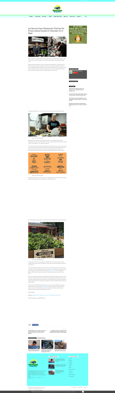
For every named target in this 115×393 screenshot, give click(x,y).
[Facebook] (79, 1)
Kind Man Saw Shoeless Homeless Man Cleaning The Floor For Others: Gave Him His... (78, 104)
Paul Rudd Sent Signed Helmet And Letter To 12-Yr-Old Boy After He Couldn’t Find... (76, 89)
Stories (31, 16)
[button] (86, 16)
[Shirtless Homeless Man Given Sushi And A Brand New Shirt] (34, 344)
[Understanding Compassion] (57, 8)
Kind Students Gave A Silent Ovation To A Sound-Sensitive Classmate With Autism (37, 332)
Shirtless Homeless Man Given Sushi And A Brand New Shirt (34, 350)
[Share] (83, 1)
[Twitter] (85, 1)
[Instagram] (81, 1)
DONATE (79, 16)
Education (37, 16)
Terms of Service (72, 374)
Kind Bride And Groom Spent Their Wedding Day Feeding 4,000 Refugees (58, 331)
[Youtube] (87, 1)
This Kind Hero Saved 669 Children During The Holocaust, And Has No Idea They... (78, 94)
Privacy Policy (71, 376)
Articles (44, 16)
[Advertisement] (57, 21)
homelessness (52, 270)
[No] (113, 391)
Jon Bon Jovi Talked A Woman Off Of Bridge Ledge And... (60, 365)
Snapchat (70, 363)
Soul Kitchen (45, 286)
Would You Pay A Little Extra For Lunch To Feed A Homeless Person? (46, 295)
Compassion (30, 348)
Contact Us (72, 16)
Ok (82, 391)
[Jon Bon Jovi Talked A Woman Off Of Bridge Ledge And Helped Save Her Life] (47, 344)
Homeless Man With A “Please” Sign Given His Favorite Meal (60, 350)
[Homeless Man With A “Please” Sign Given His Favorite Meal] (61, 344)
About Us (66, 16)
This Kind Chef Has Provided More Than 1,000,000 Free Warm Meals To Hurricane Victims (78, 99)
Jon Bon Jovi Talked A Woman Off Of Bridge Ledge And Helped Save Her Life (46, 350)
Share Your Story (58, 16)
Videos (50, 16)
